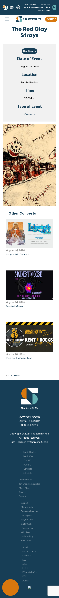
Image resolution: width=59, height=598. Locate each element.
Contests (26, 555)
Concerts (29, 114)
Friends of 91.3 (29, 551)
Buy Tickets (29, 51)
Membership (27, 507)
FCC (24, 576)
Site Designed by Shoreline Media (29, 441)
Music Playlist (29, 452)
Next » (17, 375)
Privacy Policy (25, 479)
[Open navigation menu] (7, 19)
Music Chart (28, 456)
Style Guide (26, 540)
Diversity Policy (29, 572)
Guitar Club (26, 524)
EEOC (25, 568)
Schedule (27, 473)
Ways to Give (27, 519)
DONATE (51, 19)
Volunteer (25, 532)
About (25, 547)
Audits (25, 580)
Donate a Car (27, 528)
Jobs (24, 564)
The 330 (27, 460)
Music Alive (24, 488)
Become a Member (29, 511)
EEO (24, 559)
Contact (22, 492)
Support (24, 503)
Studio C (27, 464)
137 (12, 375)
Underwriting (27, 536)
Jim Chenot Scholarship (29, 484)
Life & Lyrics (26, 515)
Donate (22, 496)
